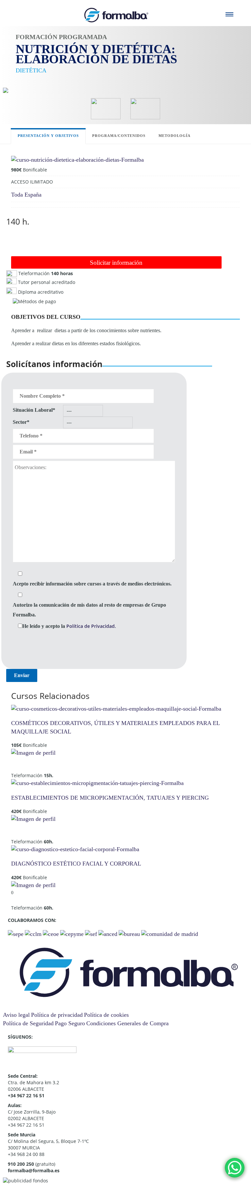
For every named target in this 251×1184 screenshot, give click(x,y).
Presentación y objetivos (48, 136)
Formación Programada (61, 36)
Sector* (21, 422)
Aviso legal (16, 1015)
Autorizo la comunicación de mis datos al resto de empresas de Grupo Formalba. (89, 609)
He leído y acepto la (69, 626)
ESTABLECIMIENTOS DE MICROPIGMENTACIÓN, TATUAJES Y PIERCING (110, 797)
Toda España (26, 194)
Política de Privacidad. (91, 626)
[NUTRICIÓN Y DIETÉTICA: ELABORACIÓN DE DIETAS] (77, 159)
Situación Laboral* (34, 410)
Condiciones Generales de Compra (127, 1023)
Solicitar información (116, 262)
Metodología (175, 136)
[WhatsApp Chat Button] (234, 1167)
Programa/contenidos (118, 136)
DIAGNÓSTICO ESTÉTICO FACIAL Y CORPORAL (76, 863)
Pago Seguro (70, 1023)
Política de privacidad (57, 1015)
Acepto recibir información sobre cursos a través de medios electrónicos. (92, 583)
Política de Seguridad (28, 1023)
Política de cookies (106, 1015)
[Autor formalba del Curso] (33, 752)
